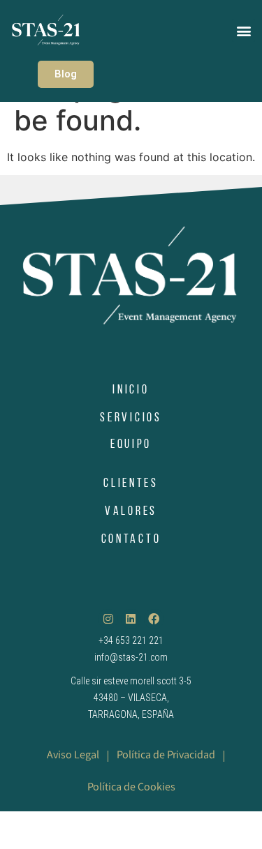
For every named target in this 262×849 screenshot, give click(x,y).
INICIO (130, 390)
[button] (243, 30)
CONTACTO (131, 540)
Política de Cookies (131, 788)
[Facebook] (154, 619)
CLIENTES (131, 484)
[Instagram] (108, 619)
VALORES (131, 512)
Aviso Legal (73, 756)
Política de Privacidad (166, 756)
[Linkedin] (131, 619)
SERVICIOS (130, 418)
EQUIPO (131, 445)
